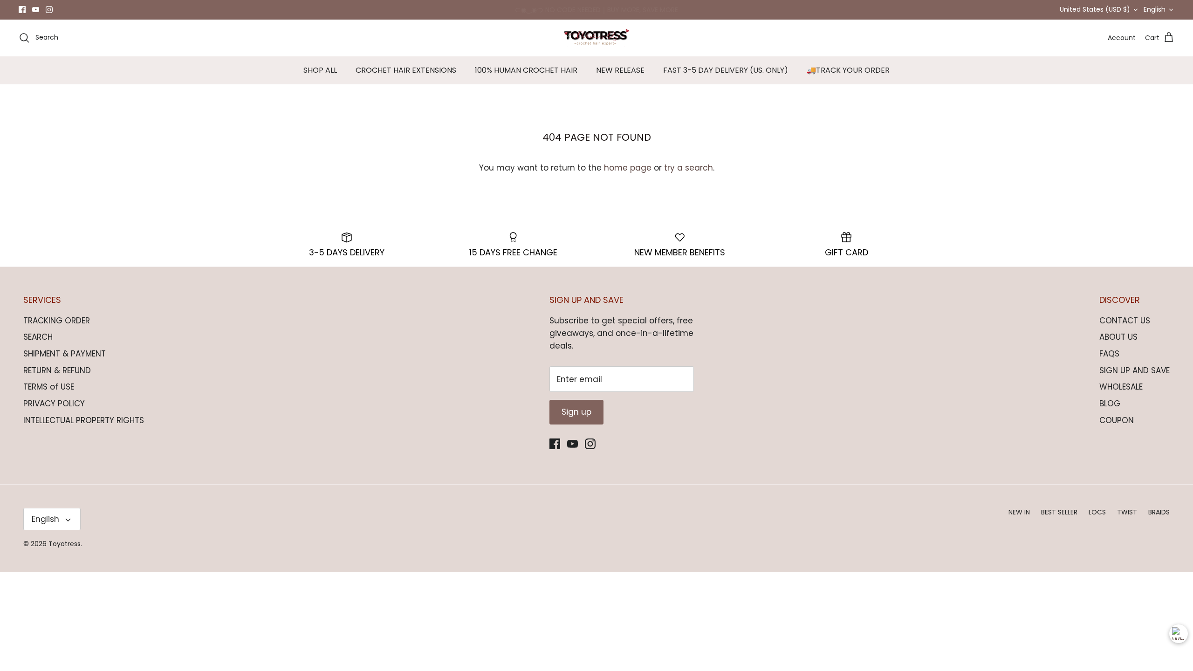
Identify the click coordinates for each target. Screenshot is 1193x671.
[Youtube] (35, 9)
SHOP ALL (320, 70)
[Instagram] (49, 9)
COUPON (1116, 420)
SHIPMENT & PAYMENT (64, 353)
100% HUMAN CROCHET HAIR (526, 70)
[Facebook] (22, 9)
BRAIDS (1159, 512)
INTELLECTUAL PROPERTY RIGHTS (83, 420)
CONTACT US (1124, 320)
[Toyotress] (596, 38)
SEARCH (38, 336)
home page (627, 167)
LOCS (1097, 512)
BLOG (1109, 403)
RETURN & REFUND (57, 370)
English (1155, 9)
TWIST (1127, 512)
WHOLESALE (1121, 386)
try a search (688, 167)
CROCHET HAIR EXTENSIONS (406, 70)
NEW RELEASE (620, 70)
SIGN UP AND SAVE (1134, 370)
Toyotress (64, 543)
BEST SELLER (1059, 512)
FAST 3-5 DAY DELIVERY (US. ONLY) (725, 70)
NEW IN (1019, 512)
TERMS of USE (48, 386)
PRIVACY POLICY (54, 403)
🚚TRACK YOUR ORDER (848, 70)
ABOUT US (1118, 336)
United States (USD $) (1095, 9)
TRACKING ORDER (56, 320)
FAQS (1109, 353)
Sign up (576, 412)
